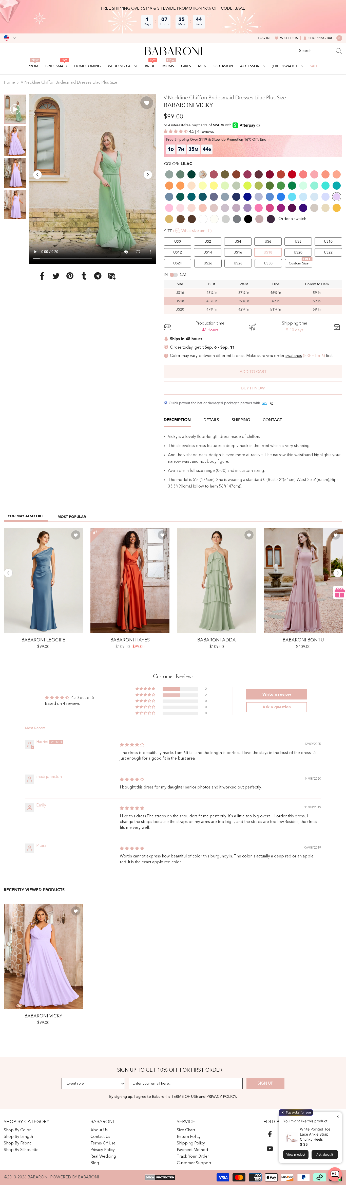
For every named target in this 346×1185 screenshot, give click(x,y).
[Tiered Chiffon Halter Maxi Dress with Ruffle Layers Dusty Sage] (216, 580)
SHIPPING (241, 420)
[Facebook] (42, 276)
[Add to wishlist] (146, 102)
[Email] (112, 276)
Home (9, 83)
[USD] (10, 38)
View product (295, 1154)
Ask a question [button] (276, 707)
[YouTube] (269, 1148)
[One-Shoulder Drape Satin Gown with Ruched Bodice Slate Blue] (43, 580)
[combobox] (316, 51)
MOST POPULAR (71, 516)
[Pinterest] (70, 276)
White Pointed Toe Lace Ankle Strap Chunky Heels (315, 1134)
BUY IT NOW (253, 388)
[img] (132, 745)
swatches (293, 356)
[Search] (320, 51)
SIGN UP (265, 1084)
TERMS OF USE (185, 1096)
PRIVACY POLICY (221, 1096)
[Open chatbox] (335, 1174)
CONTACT (272, 420)
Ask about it (324, 1154)
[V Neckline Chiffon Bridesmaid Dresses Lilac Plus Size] (43, 956)
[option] (92, 179)
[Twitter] (56, 276)
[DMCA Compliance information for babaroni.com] (160, 1177)
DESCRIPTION (177, 420)
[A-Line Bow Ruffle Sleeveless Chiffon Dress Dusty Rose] (303, 580)
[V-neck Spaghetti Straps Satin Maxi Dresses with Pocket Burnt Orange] (129, 580)
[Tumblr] (84, 276)
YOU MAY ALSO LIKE (26, 516)
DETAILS (211, 420)
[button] (37, 174)
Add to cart (253, 371)
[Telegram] (98, 276)
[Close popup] (337, 1116)
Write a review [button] (276, 694)
